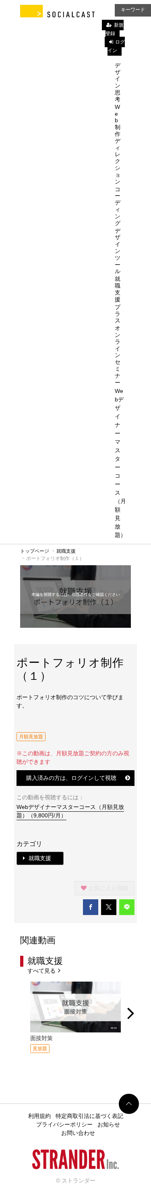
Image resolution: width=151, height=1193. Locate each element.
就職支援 (117, 289)
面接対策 (41, 1038)
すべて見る (42, 970)
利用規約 (39, 1116)
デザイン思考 (117, 82)
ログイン (116, 46)
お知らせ (108, 1124)
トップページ (34, 551)
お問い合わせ (78, 1133)
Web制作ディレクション (117, 144)
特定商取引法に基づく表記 (89, 1116)
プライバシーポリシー (64, 1124)
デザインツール (117, 251)
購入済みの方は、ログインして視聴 (71, 778)
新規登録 (114, 29)
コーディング (117, 206)
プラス (117, 314)
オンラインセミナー (117, 355)
